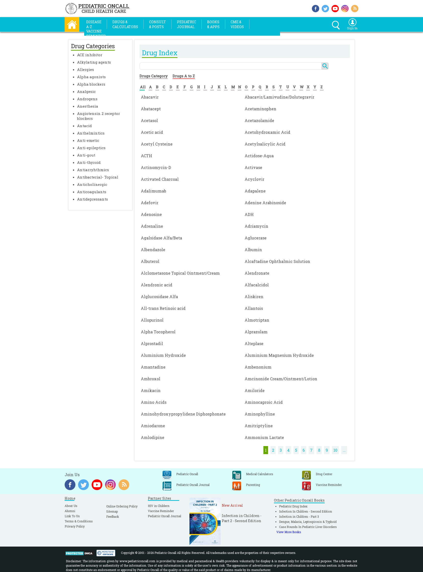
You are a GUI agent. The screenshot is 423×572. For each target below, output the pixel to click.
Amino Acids (153, 402)
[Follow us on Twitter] (325, 8)
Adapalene (255, 190)
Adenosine (151, 214)
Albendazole (153, 249)
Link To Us (72, 516)
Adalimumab (153, 190)
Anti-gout (86, 155)
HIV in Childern (158, 506)
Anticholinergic (92, 184)
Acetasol (149, 120)
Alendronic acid (156, 284)
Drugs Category (154, 75)
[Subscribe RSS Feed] (354, 8)
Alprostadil (152, 343)
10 (335, 450)
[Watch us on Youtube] (335, 8)
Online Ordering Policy (122, 506)
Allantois (254, 308)
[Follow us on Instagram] (345, 8)
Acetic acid (152, 132)
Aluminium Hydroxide (163, 355)
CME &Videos (237, 24)
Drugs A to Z (184, 75)
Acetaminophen (260, 108)
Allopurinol (152, 320)
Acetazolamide (259, 120)
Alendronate (257, 273)
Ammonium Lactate (264, 437)
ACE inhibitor (89, 54)
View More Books (288, 532)
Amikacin (151, 390)
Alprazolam (256, 331)
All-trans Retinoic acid (163, 308)
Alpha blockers (91, 84)
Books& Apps (213, 24)
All (143, 86)
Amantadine (153, 367)
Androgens (87, 98)
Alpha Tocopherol (158, 331)
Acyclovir (254, 179)
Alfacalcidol (257, 284)
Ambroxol (150, 378)
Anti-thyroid (89, 162)
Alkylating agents (94, 62)
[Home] (72, 23)
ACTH (146, 155)
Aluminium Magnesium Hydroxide (279, 355)
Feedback (112, 516)
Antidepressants (92, 199)
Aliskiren (254, 296)
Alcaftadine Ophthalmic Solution (277, 261)
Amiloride (255, 390)
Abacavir (150, 97)
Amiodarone (153, 425)
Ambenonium (258, 367)
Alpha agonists (91, 76)
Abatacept (151, 108)
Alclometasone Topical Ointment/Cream (180, 273)
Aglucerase (256, 237)
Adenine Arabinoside (265, 202)
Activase (253, 167)
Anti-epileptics (91, 147)
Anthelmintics (91, 133)
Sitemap (112, 511)
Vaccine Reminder (161, 511)
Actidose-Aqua (259, 155)
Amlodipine (152, 437)
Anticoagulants (91, 191)
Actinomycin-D (156, 167)
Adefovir (149, 202)
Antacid (84, 125)
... (344, 450)
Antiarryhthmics (93, 169)
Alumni (70, 511)
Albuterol (150, 261)
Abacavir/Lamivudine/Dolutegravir (279, 97)
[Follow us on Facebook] (315, 8)
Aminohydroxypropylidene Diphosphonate (183, 413)
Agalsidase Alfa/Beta (161, 237)
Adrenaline (152, 226)
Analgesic (86, 91)
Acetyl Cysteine (157, 143)
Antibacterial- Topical (97, 177)
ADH (249, 214)
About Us (71, 506)
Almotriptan (257, 320)
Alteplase (254, 343)
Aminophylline (260, 413)
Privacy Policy (75, 526)
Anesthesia (87, 106)
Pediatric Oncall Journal (164, 516)
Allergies (85, 69)
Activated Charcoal (160, 179)
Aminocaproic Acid (264, 402)
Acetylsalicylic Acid (265, 143)
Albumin (253, 249)
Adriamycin (256, 226)
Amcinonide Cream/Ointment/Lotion (281, 378)
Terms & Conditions (79, 521)
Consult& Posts (157, 24)
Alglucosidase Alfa (159, 296)
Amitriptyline (259, 425)
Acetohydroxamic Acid (267, 132)
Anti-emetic (88, 140)
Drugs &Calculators (125, 24)
